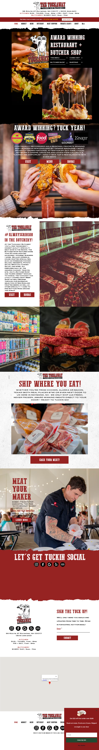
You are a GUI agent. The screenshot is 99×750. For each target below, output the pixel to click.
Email (59, 629)
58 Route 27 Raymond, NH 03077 (40, 11)
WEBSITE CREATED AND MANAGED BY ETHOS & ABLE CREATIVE (49, 733)
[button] (17, 138)
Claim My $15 (81, 740)
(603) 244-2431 (68, 11)
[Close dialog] (96, 710)
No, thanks (81, 745)
